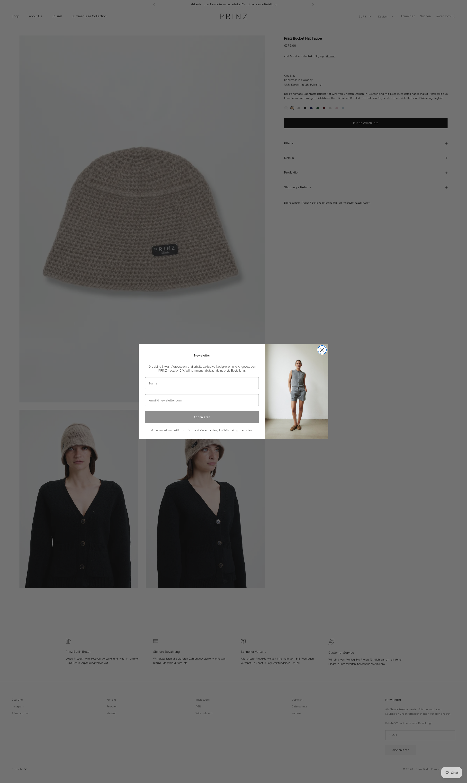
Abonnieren (202, 417)
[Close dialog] (322, 350)
